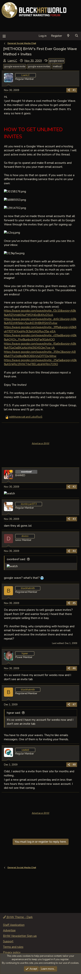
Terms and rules (13, 947)
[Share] (68, 90)
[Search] (77, 35)
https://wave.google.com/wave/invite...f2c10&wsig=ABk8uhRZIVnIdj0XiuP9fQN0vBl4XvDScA (40, 313)
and (25, 417)
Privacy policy (12, 952)
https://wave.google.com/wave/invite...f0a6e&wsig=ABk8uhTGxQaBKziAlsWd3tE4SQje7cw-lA (40, 346)
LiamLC (12, 61)
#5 (74, 603)
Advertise (9, 930)
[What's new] (68, 35)
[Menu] (4, 35)
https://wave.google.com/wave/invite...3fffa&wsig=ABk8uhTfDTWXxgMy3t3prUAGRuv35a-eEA (40, 329)
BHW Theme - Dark (19, 917)
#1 (74, 90)
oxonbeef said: (16, 559)
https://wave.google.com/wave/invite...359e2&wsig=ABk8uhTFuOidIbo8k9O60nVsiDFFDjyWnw (40, 354)
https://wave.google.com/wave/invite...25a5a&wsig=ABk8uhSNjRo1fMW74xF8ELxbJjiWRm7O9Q (40, 362)
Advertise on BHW (40, 443)
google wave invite (14, 66)
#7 (74, 704)
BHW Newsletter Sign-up (20, 936)
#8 (74, 764)
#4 (74, 551)
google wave (56, 61)
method (57, 66)
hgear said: (14, 713)
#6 (74, 668)
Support (8, 941)
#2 (74, 487)
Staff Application (13, 925)
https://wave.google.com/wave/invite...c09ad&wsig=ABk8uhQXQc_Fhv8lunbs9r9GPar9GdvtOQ (40, 337)
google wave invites (39, 66)
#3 (74, 519)
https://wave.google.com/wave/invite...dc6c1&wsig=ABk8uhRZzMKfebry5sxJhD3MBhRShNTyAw (40, 321)
